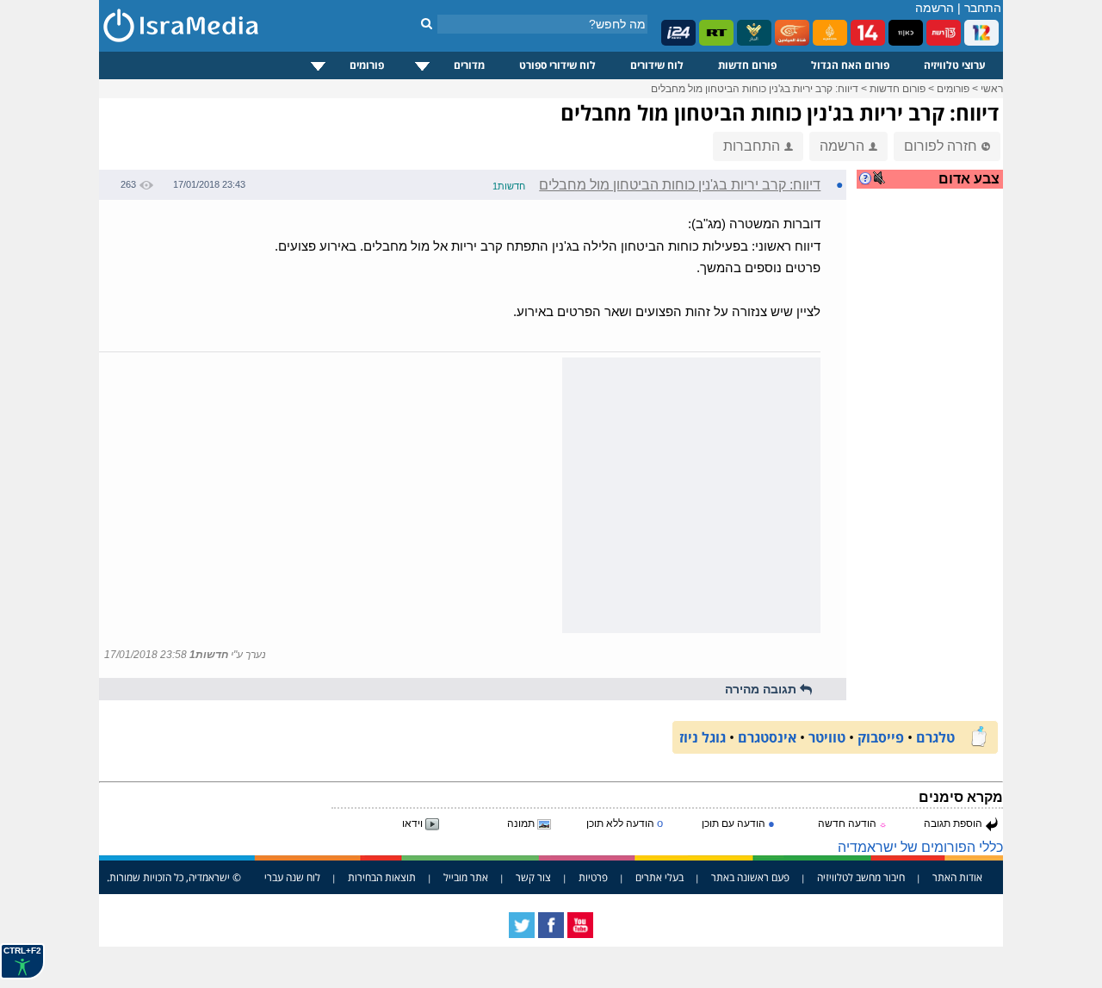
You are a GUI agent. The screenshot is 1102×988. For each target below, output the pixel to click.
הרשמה (934, 8)
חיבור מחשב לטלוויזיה (861, 877)
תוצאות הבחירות (382, 877)
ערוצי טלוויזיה (955, 65)
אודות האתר (957, 877)
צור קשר (533, 877)
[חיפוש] (426, 23)
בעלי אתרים (659, 877)
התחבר (982, 8)
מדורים (469, 65)
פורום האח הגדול (850, 65)
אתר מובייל (465, 877)
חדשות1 (508, 186)
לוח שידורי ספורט (557, 65)
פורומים (367, 65)
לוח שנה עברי (292, 877)
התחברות (751, 146)
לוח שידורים (657, 65)
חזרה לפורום (940, 146)
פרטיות (593, 877)
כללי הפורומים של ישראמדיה (920, 847)
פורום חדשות (747, 65)
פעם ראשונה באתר (750, 877)
